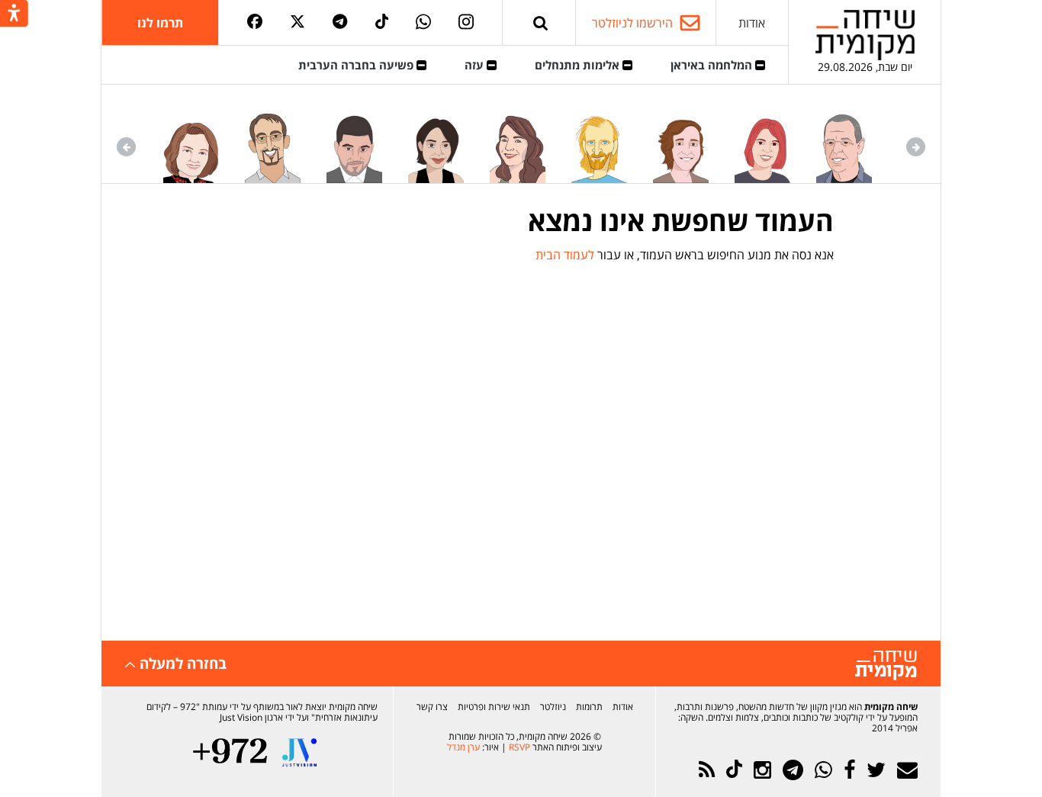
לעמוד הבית (564, 254)
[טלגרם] (340, 22)
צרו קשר (432, 706)
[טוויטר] (297, 22)
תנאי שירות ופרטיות (494, 706)
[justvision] (299, 752)
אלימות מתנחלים (578, 64)
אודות (751, 22)
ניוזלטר (553, 706)
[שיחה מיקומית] (886, 665)
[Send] (540, 22)
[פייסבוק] (254, 22)
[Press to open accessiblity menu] (14, 14)
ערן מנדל (463, 747)
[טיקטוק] (382, 22)
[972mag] (230, 752)
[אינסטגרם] (466, 23)
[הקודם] (915, 146)
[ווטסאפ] (423, 23)
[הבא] (126, 146)
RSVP (519, 747)
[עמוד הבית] (865, 34)
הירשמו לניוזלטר (632, 22)
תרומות (589, 706)
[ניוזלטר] (907, 770)
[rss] (707, 770)
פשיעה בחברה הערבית (357, 64)
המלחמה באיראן (713, 64)
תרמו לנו (160, 22)
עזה (476, 64)
